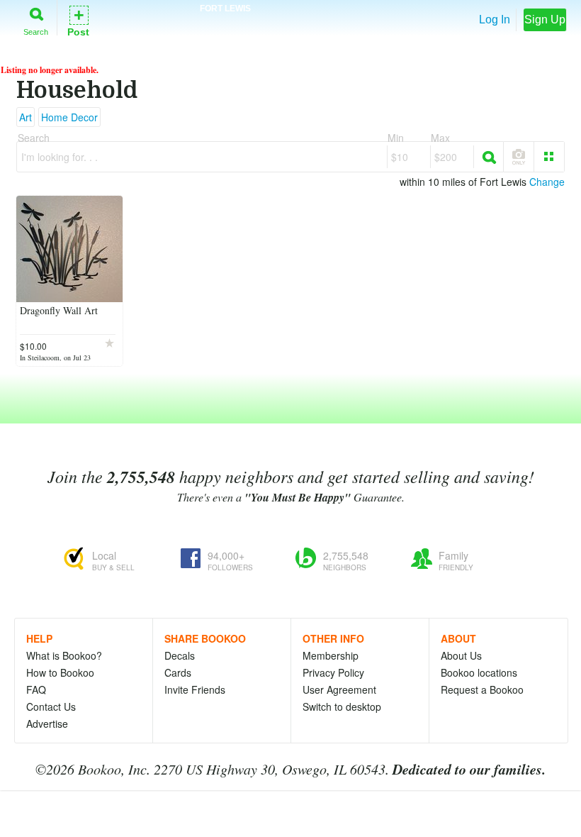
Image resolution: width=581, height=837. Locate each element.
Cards (177, 672)
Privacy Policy (333, 672)
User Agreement (339, 689)
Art (25, 117)
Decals (179, 655)
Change (547, 181)
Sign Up (544, 19)
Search (35, 31)
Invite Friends (194, 689)
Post (78, 20)
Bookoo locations (479, 672)
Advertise (47, 723)
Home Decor (69, 117)
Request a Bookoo (482, 689)
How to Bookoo (60, 672)
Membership (331, 655)
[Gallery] (549, 157)
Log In (494, 19)
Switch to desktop (342, 706)
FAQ (36, 689)
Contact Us (51, 706)
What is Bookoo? (64, 655)
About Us (461, 655)
